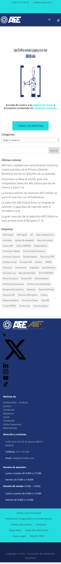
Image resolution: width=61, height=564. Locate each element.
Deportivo (8, 413)
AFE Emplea (8, 234)
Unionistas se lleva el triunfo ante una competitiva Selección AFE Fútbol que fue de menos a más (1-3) (28, 183)
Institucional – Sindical (15, 402)
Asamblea (7, 240)
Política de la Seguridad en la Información (29, 518)
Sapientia (31, 289)
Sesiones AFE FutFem (27, 295)
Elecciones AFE (47, 256)
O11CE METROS (46, 273)
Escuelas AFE (26, 262)
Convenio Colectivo (11, 256)
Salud (6, 417)
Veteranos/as (10, 428)
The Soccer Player (30, 300)
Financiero (7, 267)
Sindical (44, 295)
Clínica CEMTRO (23, 245)
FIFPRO (48, 262)
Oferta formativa (10, 278)
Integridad (34, 267)
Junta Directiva (48, 267)
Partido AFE (26, 278)
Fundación (8, 420)
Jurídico (7, 406)
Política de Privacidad (29, 513)
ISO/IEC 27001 (37, 536)
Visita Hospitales (40, 305)
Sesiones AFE (9, 295)
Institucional (20, 267)
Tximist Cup (24, 305)
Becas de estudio (45, 240)
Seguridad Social (46, 289)
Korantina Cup (9, 273)
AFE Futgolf (22, 234)
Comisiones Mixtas (11, 251)
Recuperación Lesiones (13, 289)
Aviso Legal (19, 536)
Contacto (41, 524)
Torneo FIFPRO (9, 305)
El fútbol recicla (10, 262)
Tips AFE (45, 300)
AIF (31, 234)
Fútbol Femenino (12, 424)
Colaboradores (40, 245)
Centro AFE (8, 245)
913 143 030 (22, 451)
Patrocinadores (42, 278)
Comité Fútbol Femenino (34, 251)
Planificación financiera (13, 284)
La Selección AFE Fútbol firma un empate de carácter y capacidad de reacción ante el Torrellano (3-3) (28, 207)
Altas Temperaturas (45, 234)
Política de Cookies (21, 524)
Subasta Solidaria (11, 300)
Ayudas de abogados (24, 240)
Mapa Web (15, 530)
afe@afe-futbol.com (23, 458)
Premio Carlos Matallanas (38, 284)
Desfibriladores (30, 256)
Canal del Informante (36, 530)
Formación (8, 409)
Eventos (38, 262)
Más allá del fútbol (27, 273)
